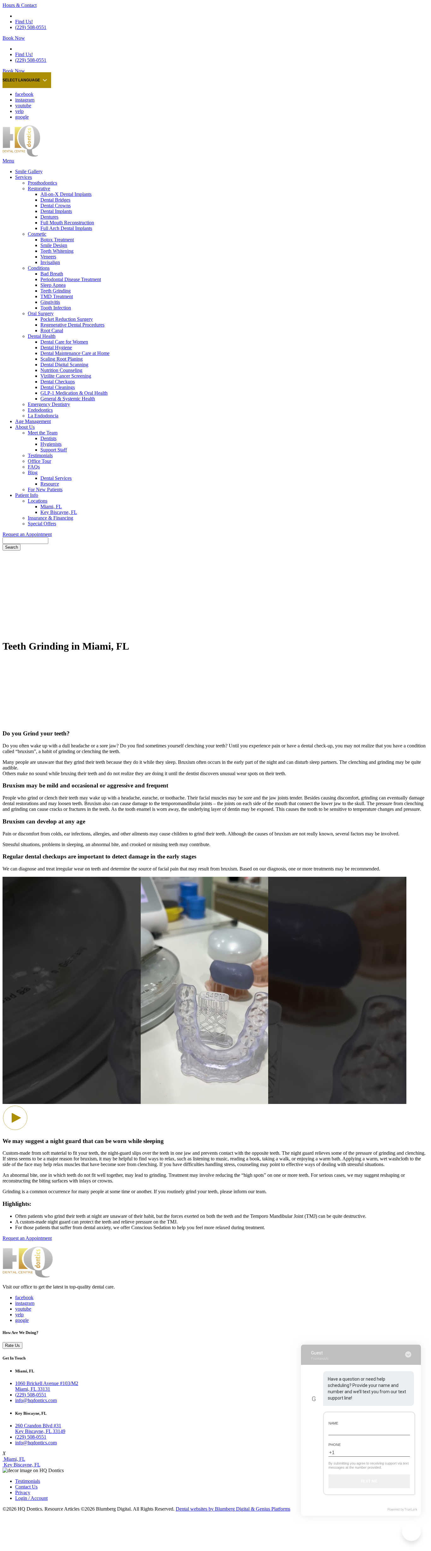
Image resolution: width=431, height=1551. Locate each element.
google (22, 117)
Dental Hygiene (56, 347)
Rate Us (12, 1345)
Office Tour (39, 461)
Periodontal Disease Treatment (70, 279)
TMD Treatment (56, 296)
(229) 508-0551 (30, 27)
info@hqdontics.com (36, 1400)
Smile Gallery (29, 171)
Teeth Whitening (57, 251)
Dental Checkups (57, 381)
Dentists (48, 438)
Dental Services (56, 478)
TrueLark (410, 1509)
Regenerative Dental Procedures (72, 324)
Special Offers (42, 523)
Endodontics (40, 410)
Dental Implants (56, 211)
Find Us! (24, 21)
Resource (49, 484)
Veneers (48, 256)
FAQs (34, 466)
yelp (19, 111)
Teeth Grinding (55, 290)
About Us (25, 427)
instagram (24, 100)
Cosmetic (37, 234)
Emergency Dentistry (49, 404)
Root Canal (51, 330)
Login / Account (31, 1498)
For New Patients (45, 489)
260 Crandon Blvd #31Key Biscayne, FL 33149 (40, 1428)
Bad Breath (51, 273)
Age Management (33, 421)
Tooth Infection (55, 307)
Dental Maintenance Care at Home (74, 353)
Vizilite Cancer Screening (65, 376)
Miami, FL (51, 506)
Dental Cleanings (57, 387)
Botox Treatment (57, 239)
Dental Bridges (55, 200)
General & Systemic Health (67, 398)
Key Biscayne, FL (58, 512)
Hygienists (51, 444)
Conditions (39, 268)
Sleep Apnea (53, 285)
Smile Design (53, 245)
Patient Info (26, 495)
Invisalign (50, 262)
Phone (334, 1445)
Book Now (14, 38)
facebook (24, 94)
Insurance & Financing (50, 518)
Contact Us (26, 1486)
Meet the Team (42, 432)
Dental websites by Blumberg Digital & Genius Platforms (233, 1509)
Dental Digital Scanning (64, 364)
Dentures (49, 217)
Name (333, 1423)
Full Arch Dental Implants (66, 228)
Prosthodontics (42, 183)
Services (23, 177)
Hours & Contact (20, 5)
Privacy (22, 1492)
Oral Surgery (41, 313)
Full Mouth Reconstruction (67, 222)
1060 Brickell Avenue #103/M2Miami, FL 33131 (46, 1386)
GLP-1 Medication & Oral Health (74, 393)
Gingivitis (50, 302)
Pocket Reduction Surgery (66, 319)
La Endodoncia (43, 415)
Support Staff (53, 449)
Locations (37, 501)
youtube (23, 105)
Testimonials (40, 455)
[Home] (21, 155)
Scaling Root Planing (61, 359)
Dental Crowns (55, 205)
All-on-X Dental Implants (66, 194)
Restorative (39, 188)
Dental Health (42, 336)
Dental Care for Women (64, 342)
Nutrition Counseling (61, 370)
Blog (33, 472)
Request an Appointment (27, 534)
